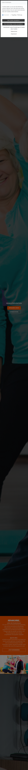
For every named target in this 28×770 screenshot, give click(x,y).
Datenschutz (14, 31)
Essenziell (6, 15)
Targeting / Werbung (16, 15)
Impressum (14, 34)
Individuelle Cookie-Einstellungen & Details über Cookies (14, 28)
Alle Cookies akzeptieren (13, 20)
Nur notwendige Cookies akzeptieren (13, 24)
